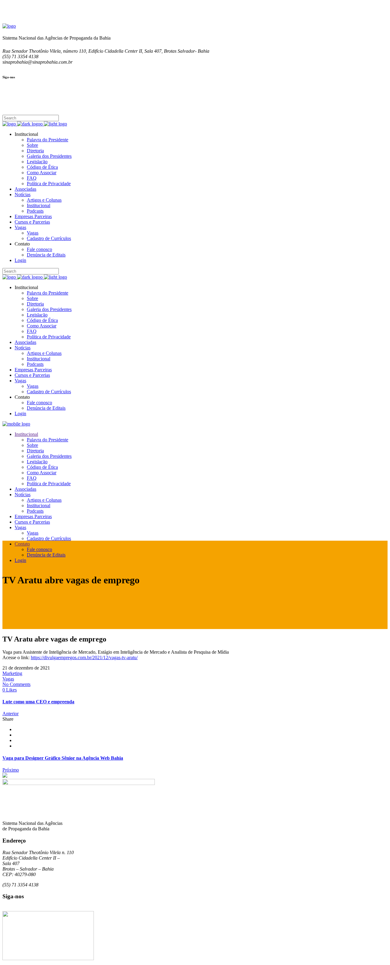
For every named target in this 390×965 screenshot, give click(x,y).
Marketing (12, 673)
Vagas (8, 678)
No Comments (16, 684)
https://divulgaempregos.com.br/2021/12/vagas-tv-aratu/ (84, 657)
